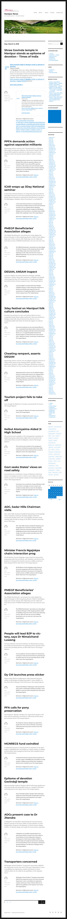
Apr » (60, 499)
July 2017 (51, 287)
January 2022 (52, 212)
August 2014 (51, 335)
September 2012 (52, 366)
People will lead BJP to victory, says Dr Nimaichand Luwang (22, 636)
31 (55, 497)
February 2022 (52, 211)
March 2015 (51, 325)
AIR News (51, 426)
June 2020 (51, 239)
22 (51, 494)
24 (55, 494)
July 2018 (51, 270)
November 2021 (52, 215)
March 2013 (51, 358)
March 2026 (51, 144)
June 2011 (51, 387)
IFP (49, 449)
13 (61, 490)
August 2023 (51, 186)
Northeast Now (52, 59)
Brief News (58, 433)
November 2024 (52, 166)
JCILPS (57, 449)
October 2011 (51, 381)
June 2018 (51, 271)
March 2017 (51, 292)
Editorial (57, 435)
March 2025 (51, 160)
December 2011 (52, 378)
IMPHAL (53, 449)
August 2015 (51, 318)
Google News (7, 98)
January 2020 (52, 245)
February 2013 (52, 359)
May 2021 (51, 223)
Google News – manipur (54, 55)
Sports (50, 472)
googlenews (7, 95)
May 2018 (51, 273)
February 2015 (52, 326)
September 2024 (52, 169)
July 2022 (51, 204)
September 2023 (52, 185)
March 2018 (51, 276)
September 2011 (52, 383)
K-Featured (51, 451)
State (60, 472)
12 (59, 490)
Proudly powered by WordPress (18, 912)
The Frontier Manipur (53, 60)
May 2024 (51, 174)
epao (5, 163)
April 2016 (51, 307)
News (40, 12)
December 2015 (52, 313)
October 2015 (52, 315)
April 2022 (51, 208)
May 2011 (51, 388)
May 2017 (51, 289)
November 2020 (52, 232)
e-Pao (5, 167)
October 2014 (52, 332)
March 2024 (51, 177)
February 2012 (52, 376)
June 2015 (51, 321)
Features (50, 440)
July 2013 (51, 352)
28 (49, 497)
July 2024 (51, 171)
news (59, 461)
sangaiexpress (52, 470)
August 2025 (51, 153)
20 (61, 492)
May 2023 (51, 191)
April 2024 (51, 175)
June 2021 (51, 222)
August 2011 (51, 384)
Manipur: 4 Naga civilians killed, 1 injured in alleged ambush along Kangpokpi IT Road (55, 94)
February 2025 (52, 162)
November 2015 (52, 314)
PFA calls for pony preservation (16, 709)
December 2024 (52, 164)
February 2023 (52, 195)
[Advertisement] (54, 116)
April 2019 (51, 258)
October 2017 (52, 282)
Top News (51, 474)
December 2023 (52, 181)
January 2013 (51, 361)
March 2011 (51, 391)
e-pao (5, 169)
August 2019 (51, 252)
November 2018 (52, 265)
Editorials (51, 438)
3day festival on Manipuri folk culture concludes (24, 310)
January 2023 (52, 196)
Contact (52, 12)
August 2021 (51, 219)
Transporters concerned (20, 861)
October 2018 (52, 266)
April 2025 (51, 159)
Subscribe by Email (53, 72)
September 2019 (52, 251)
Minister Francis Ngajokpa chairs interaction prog (22, 552)
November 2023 (52, 182)
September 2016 (52, 300)
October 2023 (52, 184)
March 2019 (51, 259)
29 (51, 497)
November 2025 (52, 149)
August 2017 (51, 285)
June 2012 (51, 370)
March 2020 (51, 243)
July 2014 (51, 336)
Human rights (57, 447)
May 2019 (51, 256)
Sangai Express (52, 417)
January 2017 (52, 295)
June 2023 (51, 189)
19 (59, 492)
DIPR (50, 435)
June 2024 (51, 173)
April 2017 (51, 291)
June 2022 (51, 206)
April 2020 (51, 241)
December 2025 (52, 148)
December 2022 (52, 197)
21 (49, 494)
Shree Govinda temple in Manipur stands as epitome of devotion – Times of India (24, 53)
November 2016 (52, 297)
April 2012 (51, 373)
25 (57, 494)
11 (57, 490)
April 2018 (51, 274)
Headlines (51, 447)
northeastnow (52, 465)
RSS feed (51, 71)
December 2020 (52, 230)
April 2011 (51, 389)
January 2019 (52, 262)
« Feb (51, 499)
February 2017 (52, 293)
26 (59, 494)
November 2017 (52, 281)
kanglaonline (57, 451)
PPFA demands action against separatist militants (23, 143)
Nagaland (58, 458)
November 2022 (52, 199)
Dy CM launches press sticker (24, 674)
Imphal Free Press (53, 56)
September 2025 (52, 152)
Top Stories (56, 474)
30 (53, 497)
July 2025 (51, 155)
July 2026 (51, 138)
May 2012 (51, 372)
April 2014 (51, 340)
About (46, 12)
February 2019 (52, 260)
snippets (58, 470)
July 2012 (51, 369)
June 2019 (51, 255)
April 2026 (51, 142)
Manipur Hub (52, 411)
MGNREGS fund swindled (21, 743)
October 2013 (52, 348)
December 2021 (52, 214)
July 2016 (51, 303)
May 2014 (51, 339)
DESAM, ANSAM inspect (20, 271)
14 (49, 492)
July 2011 (51, 385)
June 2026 (51, 140)
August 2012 (51, 367)
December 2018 (52, 263)
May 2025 (51, 158)
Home (35, 12)
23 (53, 494)
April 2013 (51, 356)
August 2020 (51, 236)
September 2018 (52, 267)
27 (61, 494)
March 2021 (51, 226)
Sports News (55, 472)
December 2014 (52, 329)
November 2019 (52, 248)
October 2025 (52, 151)
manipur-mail (57, 454)
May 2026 (51, 141)
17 (55, 492)
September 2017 (52, 284)
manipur (50, 454)
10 (55, 490)
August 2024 (51, 170)
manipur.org (59, 12)
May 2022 (51, 207)
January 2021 (52, 229)
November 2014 (52, 330)
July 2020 (51, 237)
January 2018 (52, 278)
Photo (57, 465)
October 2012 (52, 365)
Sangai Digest (58, 467)
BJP (57, 431)
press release (51, 467)
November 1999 (52, 394)
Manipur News (11, 14)
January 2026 (52, 147)
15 (51, 492)
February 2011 (52, 392)
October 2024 (52, 167)
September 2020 (52, 234)
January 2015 (52, 328)
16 (53, 492)
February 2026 (52, 145)
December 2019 (52, 247)
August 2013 (51, 351)
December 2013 (52, 346)
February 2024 (52, 178)
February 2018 (52, 277)
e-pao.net (51, 53)
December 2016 (52, 296)
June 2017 (51, 288)
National (50, 461)
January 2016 (52, 311)
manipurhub (51, 456)
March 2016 (51, 308)
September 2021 (52, 218)
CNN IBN (51, 403)
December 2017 (52, 280)
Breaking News (52, 433)
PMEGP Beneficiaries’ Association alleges (19, 230)
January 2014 (52, 344)
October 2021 (52, 217)
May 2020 (51, 240)
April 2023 (51, 192)
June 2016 (51, 304)
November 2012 (52, 363)
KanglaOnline (52, 57)
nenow (55, 461)
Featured (56, 438)
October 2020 (52, 233)
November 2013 (52, 347)
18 (57, 492)
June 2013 (51, 354)
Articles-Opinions (52, 429)
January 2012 (52, 377)
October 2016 (52, 299)
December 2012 (52, 362)
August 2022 (51, 203)
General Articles (52, 442)
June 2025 (51, 156)
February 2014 (52, 343)
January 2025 (52, 163)
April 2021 (51, 225)
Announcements (57, 426)
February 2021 (52, 228)
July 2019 (51, 254)
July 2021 (51, 221)
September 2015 (52, 317)
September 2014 (52, 333)
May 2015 (51, 322)
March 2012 (51, 374)
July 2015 (51, 319)
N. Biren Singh (52, 458)
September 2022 (52, 201)
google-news (7, 100)
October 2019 (52, 249)
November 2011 (52, 380)
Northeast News (52, 463)
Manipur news (58, 456)
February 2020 (52, 244)
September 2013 (52, 350)
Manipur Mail (52, 413)
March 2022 (51, 210)
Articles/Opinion (52, 431)
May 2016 (51, 306)
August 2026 (51, 137)
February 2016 (52, 310)
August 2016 (51, 302)
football (55, 440)
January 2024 (52, 180)
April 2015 (51, 324)
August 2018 (51, 269)
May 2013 (51, 355)
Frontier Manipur (52, 406)
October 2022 (52, 200)
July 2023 (51, 188)
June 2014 (51, 337)
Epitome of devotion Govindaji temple (18, 780)
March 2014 (51, 341)
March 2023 (51, 193)
